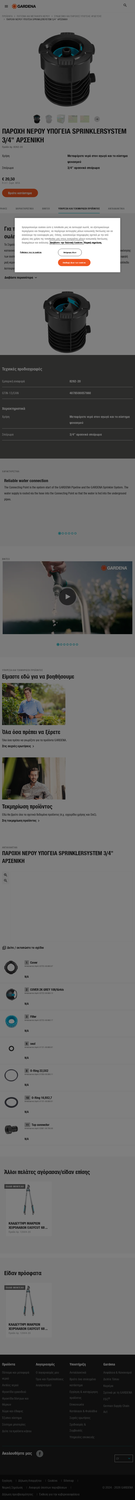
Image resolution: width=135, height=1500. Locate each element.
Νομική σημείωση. (93, 242)
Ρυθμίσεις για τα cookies (31, 252)
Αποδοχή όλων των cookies (74, 262)
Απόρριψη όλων (69, 252)
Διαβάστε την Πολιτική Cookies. (66, 242)
